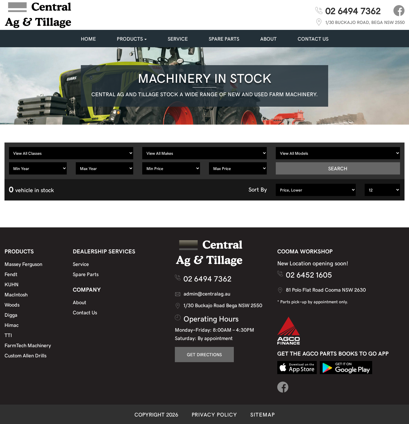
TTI (8, 335)
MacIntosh (16, 294)
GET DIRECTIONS (204, 354)
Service (81, 263)
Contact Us (85, 312)
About (268, 38)
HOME (88, 38)
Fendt (10, 274)
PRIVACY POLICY (214, 414)
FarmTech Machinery (27, 345)
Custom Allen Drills (25, 355)
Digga (10, 314)
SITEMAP (262, 414)
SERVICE (178, 38)
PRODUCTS (130, 38)
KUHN (11, 284)
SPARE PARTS (224, 38)
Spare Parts (86, 274)
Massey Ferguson (23, 263)
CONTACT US (313, 38)
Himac (11, 324)
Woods (11, 304)
